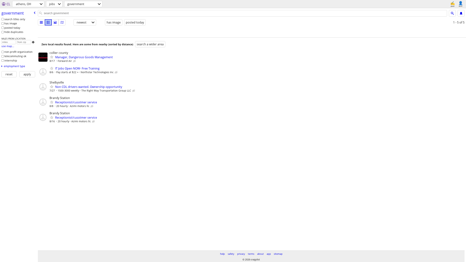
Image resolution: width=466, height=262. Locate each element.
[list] (41, 22)
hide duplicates (13, 32)
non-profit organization (18, 51)
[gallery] (55, 22)
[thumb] (48, 22)
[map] (62, 22)
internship (10, 60)
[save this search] (461, 13)
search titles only (14, 19)
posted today (12, 27)
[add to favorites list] (52, 57)
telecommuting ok (15, 56)
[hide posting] (75, 61)
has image (10, 23)
